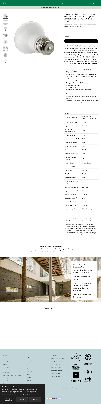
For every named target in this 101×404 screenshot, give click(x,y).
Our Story (40, 3)
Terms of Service (7, 370)
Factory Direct (6, 381)
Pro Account (48, 3)
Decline (35, 400)
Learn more (93, 24)
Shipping (66, 26)
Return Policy (6, 367)
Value (66, 33)
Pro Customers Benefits (9, 378)
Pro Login (55, 3)
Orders (4, 359)
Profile (4, 383)
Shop (35, 3)
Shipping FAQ (6, 364)
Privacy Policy (31, 395)
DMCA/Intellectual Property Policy (12, 375)
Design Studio (63, 3)
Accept (22, 400)
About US (5, 362)
